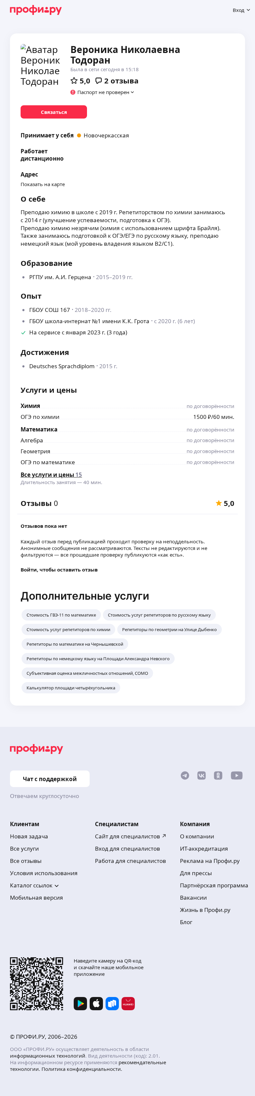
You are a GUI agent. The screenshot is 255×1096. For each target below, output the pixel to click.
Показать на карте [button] (43, 184)
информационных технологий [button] (47, 1055)
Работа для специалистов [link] (130, 861)
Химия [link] (30, 406)
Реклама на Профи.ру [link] (210, 861)
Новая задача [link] (29, 836)
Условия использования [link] (44, 873)
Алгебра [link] (32, 440)
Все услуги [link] (24, 848)
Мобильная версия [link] (36, 897)
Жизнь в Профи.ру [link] (205, 910)
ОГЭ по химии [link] (40, 417)
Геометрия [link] (35, 451)
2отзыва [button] (121, 80)
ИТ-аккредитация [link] (204, 848)
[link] (54, 112)
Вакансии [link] (193, 897)
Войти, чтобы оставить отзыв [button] (59, 569)
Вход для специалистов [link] (127, 848)
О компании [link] (197, 836)
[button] (102, 92)
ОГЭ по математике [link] (48, 462)
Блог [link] (186, 922)
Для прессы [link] (196, 873)
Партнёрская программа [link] (214, 885)
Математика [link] (39, 429)
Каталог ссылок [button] (31, 885)
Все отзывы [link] (26, 861)
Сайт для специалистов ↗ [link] (131, 836)
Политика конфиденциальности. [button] (82, 1069)
